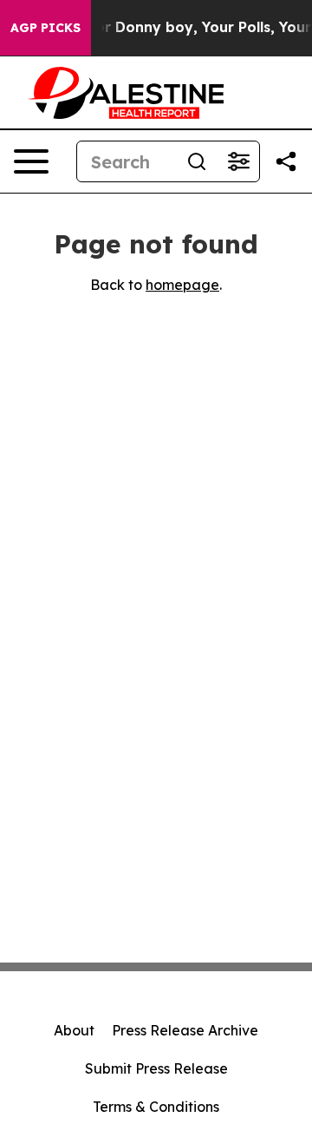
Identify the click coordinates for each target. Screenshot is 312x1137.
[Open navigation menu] (31, 161)
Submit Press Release (156, 1068)
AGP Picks (45, 28)
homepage (182, 284)
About (74, 1030)
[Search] (197, 161)
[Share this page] (286, 161)
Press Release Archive (185, 1030)
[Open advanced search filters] (238, 161)
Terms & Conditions (156, 1106)
